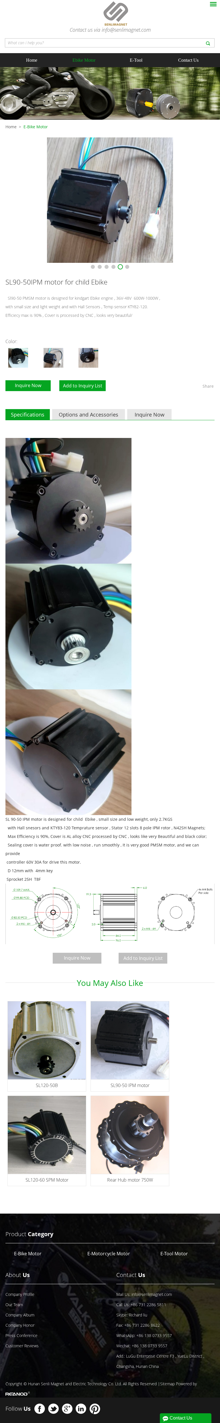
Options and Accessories (88, 414)
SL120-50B (47, 1085)
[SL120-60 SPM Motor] (46, 1135)
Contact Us (188, 60)
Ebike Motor (83, 60)
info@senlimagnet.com (126, 29)
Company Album (19, 1315)
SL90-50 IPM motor (130, 1085)
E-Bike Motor (35, 126)
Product (29, 1234)
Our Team (14, 1304)
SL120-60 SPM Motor (46, 1180)
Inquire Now (28, 385)
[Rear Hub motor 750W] (130, 1135)
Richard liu (138, 1315)
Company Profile (19, 1294)
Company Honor (19, 1325)
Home (31, 60)
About (17, 1275)
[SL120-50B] (46, 1040)
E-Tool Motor (174, 1253)
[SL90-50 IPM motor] (130, 1040)
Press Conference (21, 1335)
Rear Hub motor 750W (130, 1180)
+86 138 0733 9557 (154, 1335)
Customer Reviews (22, 1345)
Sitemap (167, 1383)
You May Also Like (110, 982)
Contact (130, 1275)
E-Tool (136, 60)
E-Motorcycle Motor (108, 1253)
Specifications (27, 414)
